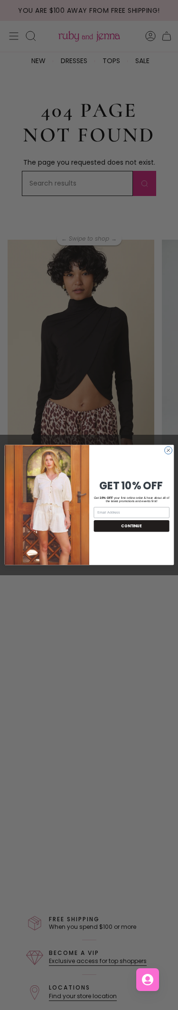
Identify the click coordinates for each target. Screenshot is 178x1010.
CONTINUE (131, 525)
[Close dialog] (168, 450)
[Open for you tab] (147, 979)
